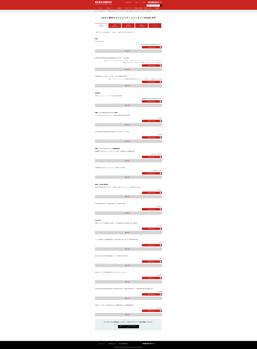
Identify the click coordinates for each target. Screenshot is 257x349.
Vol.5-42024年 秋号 (141, 25)
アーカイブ (155, 25)
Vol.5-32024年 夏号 (128, 25)
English (136, 2)
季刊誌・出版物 (138, 8)
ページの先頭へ (161, 346)
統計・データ (129, 8)
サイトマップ (101, 343)
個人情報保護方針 (123, 343)
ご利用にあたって (112, 343)
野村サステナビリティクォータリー (116, 11)
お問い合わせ (128, 2)
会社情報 (157, 8)
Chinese (144, 2)
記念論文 (119, 8)
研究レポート (110, 8)
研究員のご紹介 (147, 8)
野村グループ (155, 2)
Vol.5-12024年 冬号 (101, 25)
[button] (128, 51)
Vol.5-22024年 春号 (114, 25)
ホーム (100, 8)
